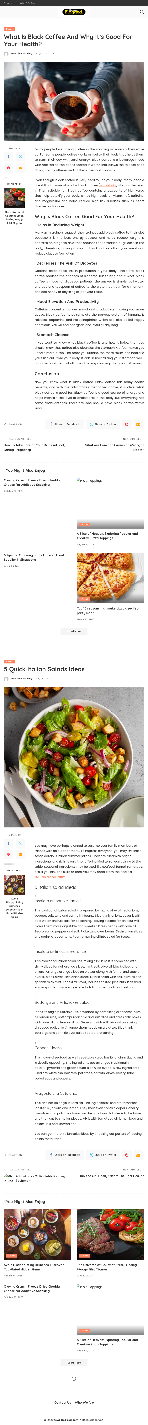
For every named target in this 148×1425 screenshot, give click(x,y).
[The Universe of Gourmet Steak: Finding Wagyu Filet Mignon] (14, 198)
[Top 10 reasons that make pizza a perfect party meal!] (110, 578)
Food (9, 29)
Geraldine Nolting (21, 53)
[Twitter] (20, 156)
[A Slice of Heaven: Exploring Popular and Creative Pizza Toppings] (110, 503)
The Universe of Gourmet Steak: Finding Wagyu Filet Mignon (14, 217)
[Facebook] (8, 156)
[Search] (142, 12)
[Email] (20, 168)
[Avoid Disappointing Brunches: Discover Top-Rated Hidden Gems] (14, 885)
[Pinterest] (8, 168)
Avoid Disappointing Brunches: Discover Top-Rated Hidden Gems (14, 907)
